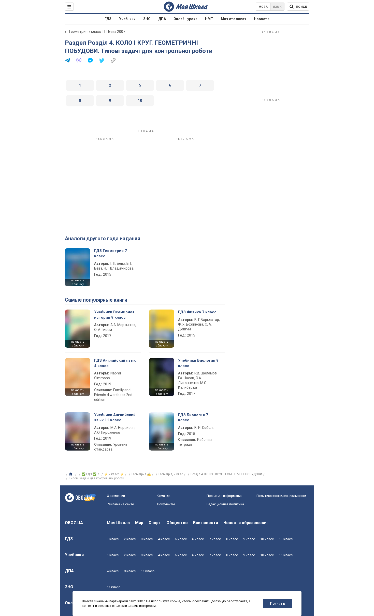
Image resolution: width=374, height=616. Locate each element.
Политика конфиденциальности (281, 496)
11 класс (286, 539)
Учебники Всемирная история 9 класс (114, 314)
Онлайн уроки (185, 19)
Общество (177, 522)
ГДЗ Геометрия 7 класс (110, 253)
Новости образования (245, 522)
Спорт (155, 522)
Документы (166, 504)
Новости (261, 19)
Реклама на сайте (120, 504)
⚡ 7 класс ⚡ (114, 474)
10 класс (267, 539)
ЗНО (147, 19)
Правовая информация (224, 496)
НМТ (209, 19)
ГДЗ (108, 19)
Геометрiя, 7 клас (171, 474)
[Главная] (71, 474)
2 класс (130, 539)
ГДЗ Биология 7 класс (193, 417)
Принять (277, 603)
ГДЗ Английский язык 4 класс (115, 363)
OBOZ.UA (74, 522)
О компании (116, 496)
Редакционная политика (225, 504)
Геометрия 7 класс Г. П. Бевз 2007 (97, 32)
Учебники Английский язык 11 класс (115, 417)
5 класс (181, 539)
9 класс (249, 539)
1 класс (113, 539)
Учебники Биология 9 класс (198, 363)
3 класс (147, 539)
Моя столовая (233, 19)
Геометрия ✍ (141, 474)
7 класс (215, 539)
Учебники (127, 19)
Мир (139, 522)
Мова (263, 7)
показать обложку (77, 282)
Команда (163, 496)
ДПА (162, 19)
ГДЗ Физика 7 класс (197, 312)
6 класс (198, 539)
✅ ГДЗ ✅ (89, 474)
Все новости (205, 522)
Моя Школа (118, 522)
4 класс (164, 539)
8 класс (232, 539)
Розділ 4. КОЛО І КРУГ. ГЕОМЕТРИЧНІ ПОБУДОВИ (226, 474)
